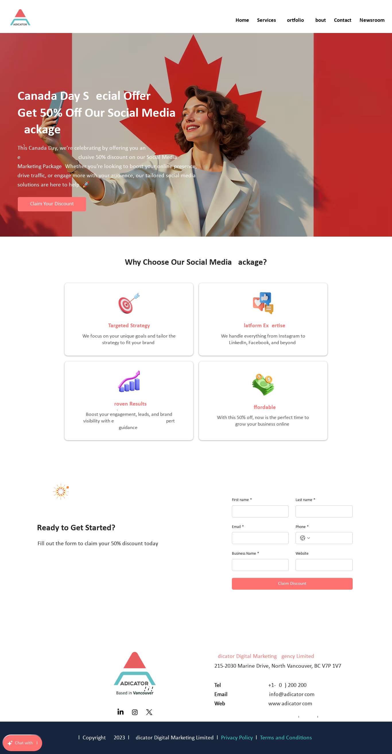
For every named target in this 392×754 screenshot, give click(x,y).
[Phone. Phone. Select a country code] (305, 538)
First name (242, 500)
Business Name (245, 554)
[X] (149, 712)
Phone (302, 527)
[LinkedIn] (120, 712)
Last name (305, 500)
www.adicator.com (290, 704)
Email (238, 527)
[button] (266, 21)
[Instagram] (135, 712)
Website (302, 554)
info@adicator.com (292, 695)
